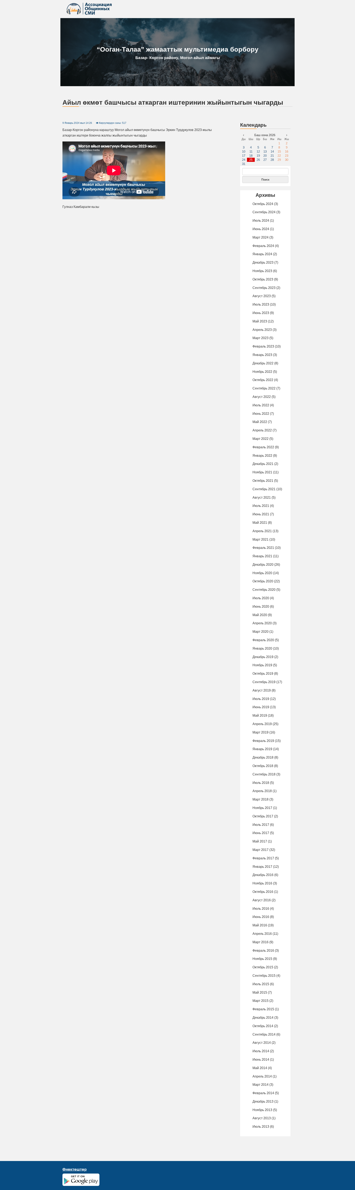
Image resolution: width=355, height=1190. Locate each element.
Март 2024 (260, 237)
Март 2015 (260, 1000)
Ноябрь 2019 (262, 665)
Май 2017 (259, 841)
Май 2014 (259, 1068)
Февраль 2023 (263, 346)
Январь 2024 (262, 254)
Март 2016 (260, 942)
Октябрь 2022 (262, 380)
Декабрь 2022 (262, 363)
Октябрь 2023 (262, 279)
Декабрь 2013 (262, 1101)
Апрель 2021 (262, 531)
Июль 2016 (260, 908)
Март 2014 (260, 1084)
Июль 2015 (260, 984)
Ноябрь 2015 (262, 959)
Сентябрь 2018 (263, 774)
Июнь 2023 (260, 313)
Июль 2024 (260, 220)
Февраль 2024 (263, 246)
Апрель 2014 (262, 1076)
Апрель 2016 (262, 933)
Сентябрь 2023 (263, 288)
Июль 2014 (260, 1051)
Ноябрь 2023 (262, 271)
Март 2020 (260, 631)
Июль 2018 (260, 782)
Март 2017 (260, 850)
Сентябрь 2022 (263, 388)
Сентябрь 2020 (263, 589)
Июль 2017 (260, 824)
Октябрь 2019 (262, 673)
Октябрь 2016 (262, 891)
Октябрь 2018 (262, 766)
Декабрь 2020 (262, 564)
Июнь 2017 (260, 833)
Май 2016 (259, 925)
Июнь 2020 (260, 606)
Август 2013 (261, 1118)
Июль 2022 (260, 405)
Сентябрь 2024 (263, 212)
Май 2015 (259, 992)
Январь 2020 (262, 648)
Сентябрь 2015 (263, 975)
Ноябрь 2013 (262, 1110)
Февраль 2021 (263, 547)
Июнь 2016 (260, 917)
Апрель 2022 (262, 430)
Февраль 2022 (263, 447)
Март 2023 (260, 338)
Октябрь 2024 (262, 204)
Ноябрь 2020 (262, 573)
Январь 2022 (262, 455)
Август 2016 (261, 900)
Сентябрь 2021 (263, 489)
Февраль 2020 (263, 640)
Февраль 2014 (263, 1093)
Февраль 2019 (263, 741)
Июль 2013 (260, 1126)
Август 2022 (261, 397)
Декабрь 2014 (262, 1017)
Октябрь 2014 (262, 1026)
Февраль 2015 (263, 1009)
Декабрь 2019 (262, 657)
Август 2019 (261, 690)
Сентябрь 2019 (263, 682)
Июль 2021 (260, 506)
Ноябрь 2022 (262, 371)
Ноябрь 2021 (262, 472)
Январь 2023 (262, 355)
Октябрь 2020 (262, 581)
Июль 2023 (260, 304)
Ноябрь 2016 (262, 883)
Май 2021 (259, 522)
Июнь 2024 (260, 229)
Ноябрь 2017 (262, 808)
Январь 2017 (262, 866)
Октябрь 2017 (262, 816)
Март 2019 (260, 732)
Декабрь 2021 (262, 464)
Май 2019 (259, 715)
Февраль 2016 (263, 950)
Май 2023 (259, 321)
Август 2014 (261, 1042)
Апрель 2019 (262, 724)
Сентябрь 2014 (263, 1034)
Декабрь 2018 (262, 757)
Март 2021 (260, 539)
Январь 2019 (262, 749)
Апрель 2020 (262, 623)
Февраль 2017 (263, 858)
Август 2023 (261, 296)
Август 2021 (261, 497)
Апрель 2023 (262, 329)
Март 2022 (260, 438)
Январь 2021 (262, 556)
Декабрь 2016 (262, 875)
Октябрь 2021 (262, 480)
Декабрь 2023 (262, 262)
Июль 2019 (260, 699)
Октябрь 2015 (262, 967)
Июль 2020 (260, 598)
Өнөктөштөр (74, 1169)
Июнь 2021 (260, 514)
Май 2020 (259, 615)
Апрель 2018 (262, 791)
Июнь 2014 (260, 1059)
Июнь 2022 (260, 413)
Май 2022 (259, 422)
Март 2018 (260, 799)
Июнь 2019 (260, 707)
